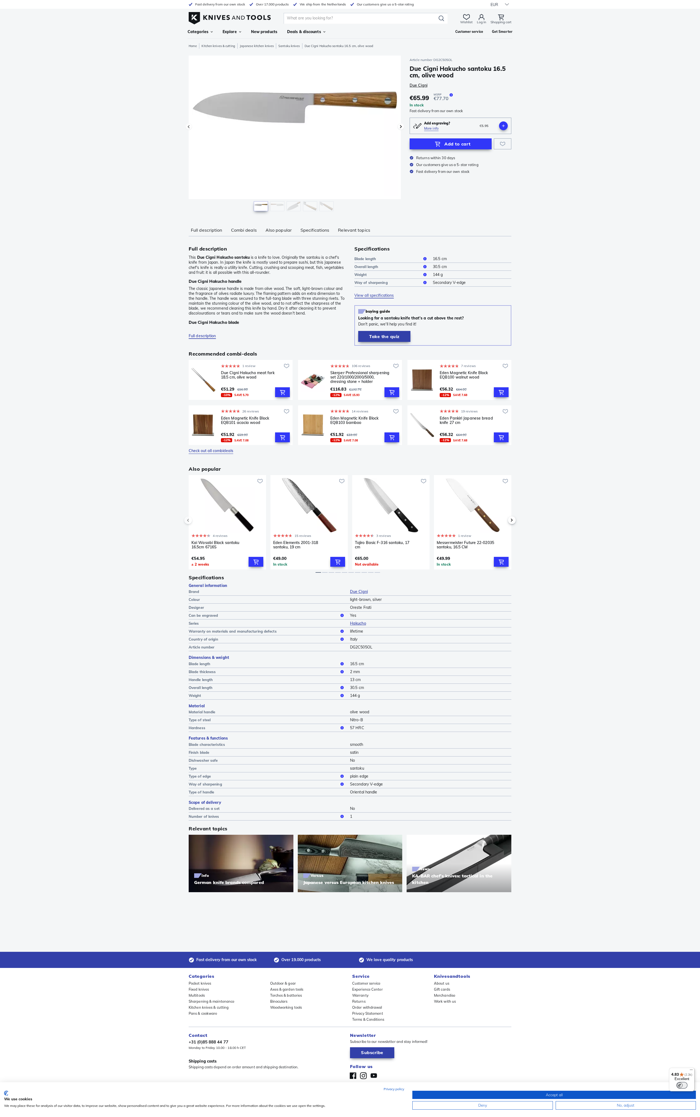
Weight (360, 274)
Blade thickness (202, 672)
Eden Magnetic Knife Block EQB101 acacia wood (245, 420)
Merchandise (444, 995)
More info (431, 128)
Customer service (366, 983)
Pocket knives (200, 983)
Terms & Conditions (368, 1019)
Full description (206, 230)
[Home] (230, 17)
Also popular (279, 230)
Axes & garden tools (287, 989)
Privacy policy (394, 1089)
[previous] (197, 520)
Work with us (445, 1001)
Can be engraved (203, 615)
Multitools (197, 995)
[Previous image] (188, 126)
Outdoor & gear (283, 983)
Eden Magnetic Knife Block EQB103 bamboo (354, 420)
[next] (502, 520)
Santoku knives (289, 46)
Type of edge (200, 776)
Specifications (315, 230)
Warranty (360, 995)
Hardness (197, 728)
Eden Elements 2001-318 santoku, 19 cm (295, 544)
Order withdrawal (367, 1007)
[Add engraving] (503, 125)
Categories (198, 31)
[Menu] (691, 1071)
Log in (481, 22)
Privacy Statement (367, 1013)
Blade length (365, 259)
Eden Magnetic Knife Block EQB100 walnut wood (464, 375)
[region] (295, 135)
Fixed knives (199, 989)
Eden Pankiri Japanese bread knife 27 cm (466, 420)
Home (193, 46)
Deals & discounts (304, 31)
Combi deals (244, 230)
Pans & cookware (203, 1013)
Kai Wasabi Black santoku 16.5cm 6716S (215, 544)
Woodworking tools (286, 1007)
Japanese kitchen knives (257, 46)
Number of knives (204, 816)
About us (441, 983)
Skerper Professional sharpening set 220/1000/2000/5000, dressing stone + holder (359, 377)
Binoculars (279, 1001)
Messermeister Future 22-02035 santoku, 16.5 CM (465, 544)
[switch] (681, 1085)
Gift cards (442, 989)
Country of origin (203, 639)
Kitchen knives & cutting (218, 46)
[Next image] (400, 126)
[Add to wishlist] (502, 143)
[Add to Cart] (282, 392)
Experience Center (367, 989)
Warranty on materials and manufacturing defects (233, 631)
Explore (230, 31)
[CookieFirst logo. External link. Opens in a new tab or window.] (6, 1093)
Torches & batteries (286, 995)
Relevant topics (354, 230)
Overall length (366, 266)
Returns (359, 1001)
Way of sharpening (371, 282)
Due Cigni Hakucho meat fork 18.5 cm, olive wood (248, 375)
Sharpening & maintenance (211, 1001)
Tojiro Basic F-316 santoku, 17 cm (382, 544)
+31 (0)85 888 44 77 (208, 1042)
